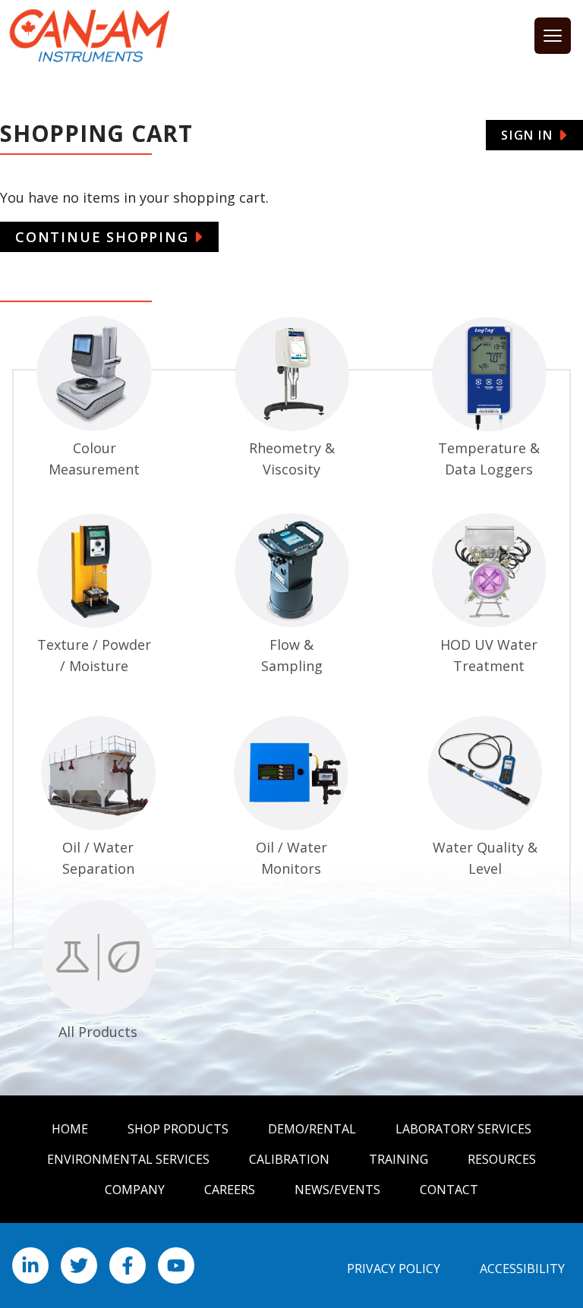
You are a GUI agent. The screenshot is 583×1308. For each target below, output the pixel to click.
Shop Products (178, 1128)
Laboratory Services (463, 1128)
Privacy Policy (393, 1268)
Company (135, 1189)
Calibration (289, 1159)
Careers (229, 1189)
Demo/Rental (312, 1128)
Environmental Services (128, 1159)
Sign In (527, 135)
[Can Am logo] (89, 35)
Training (398, 1159)
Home (70, 1128)
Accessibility (522, 1268)
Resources (502, 1159)
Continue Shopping (102, 237)
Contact (449, 1189)
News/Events (337, 1189)
